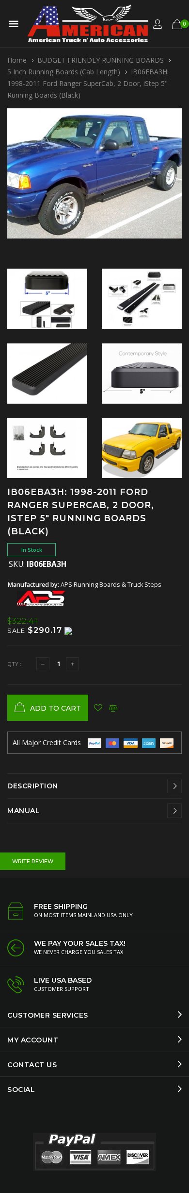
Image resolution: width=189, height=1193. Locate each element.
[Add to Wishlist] (98, 708)
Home (17, 60)
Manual (23, 810)
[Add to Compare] (113, 708)
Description (32, 786)
